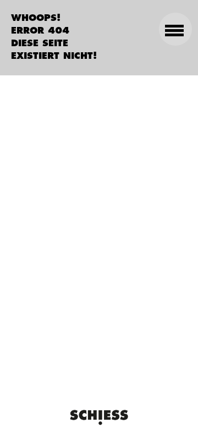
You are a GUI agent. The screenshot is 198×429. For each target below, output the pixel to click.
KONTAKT (167, 186)
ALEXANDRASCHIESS (158, 58)
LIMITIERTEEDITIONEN (163, 96)
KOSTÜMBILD (155, 164)
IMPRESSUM (158, 207)
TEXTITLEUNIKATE (170, 134)
